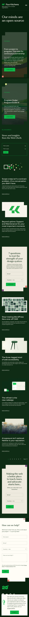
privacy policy (11, 608)
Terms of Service (9, 566)
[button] (10, 459)
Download (10, 284)
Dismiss (14, 612)
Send (5, 571)
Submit (9, 506)
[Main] (26, 5)
